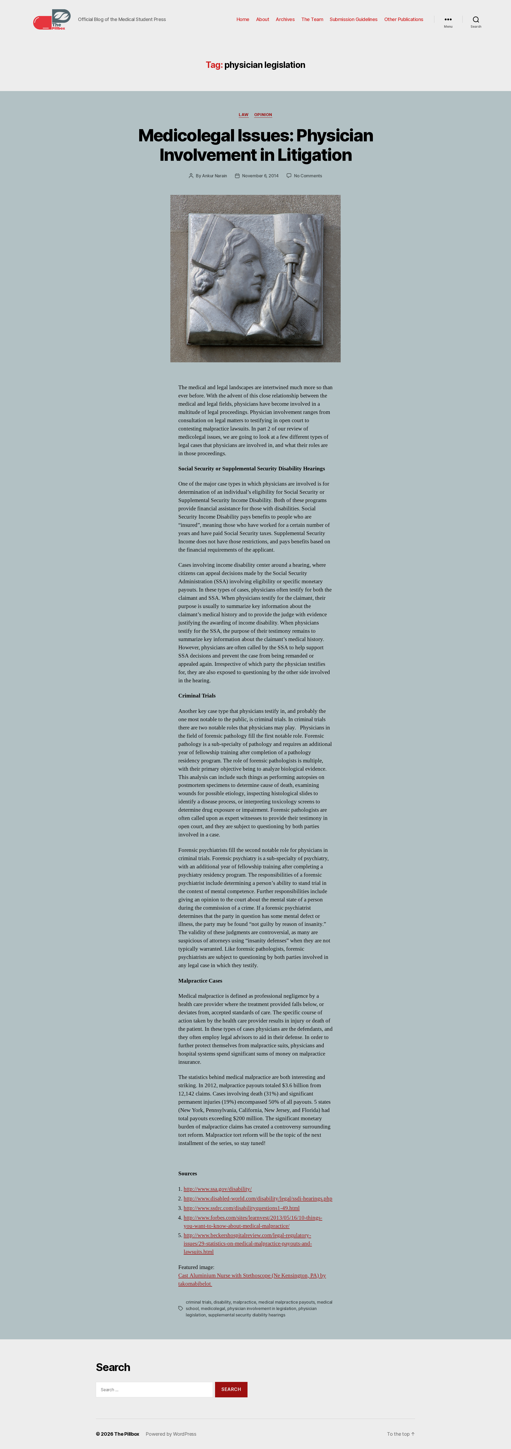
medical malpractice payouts (286, 1302)
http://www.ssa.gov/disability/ (218, 1189)
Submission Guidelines (354, 19)
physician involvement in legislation (261, 1308)
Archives (285, 19)
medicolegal (213, 1308)
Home (243, 19)
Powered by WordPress (171, 1434)
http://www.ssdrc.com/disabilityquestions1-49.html (242, 1208)
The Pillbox (126, 1434)
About (262, 19)
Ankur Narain (214, 175)
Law (244, 114)
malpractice (244, 1302)
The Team (312, 19)
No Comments (308, 175)
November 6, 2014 (260, 175)
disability (221, 1302)
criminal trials (198, 1302)
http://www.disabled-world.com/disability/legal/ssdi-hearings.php (258, 1198)
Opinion (263, 114)
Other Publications (403, 19)
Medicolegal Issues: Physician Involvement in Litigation (255, 145)
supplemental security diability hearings (246, 1314)
